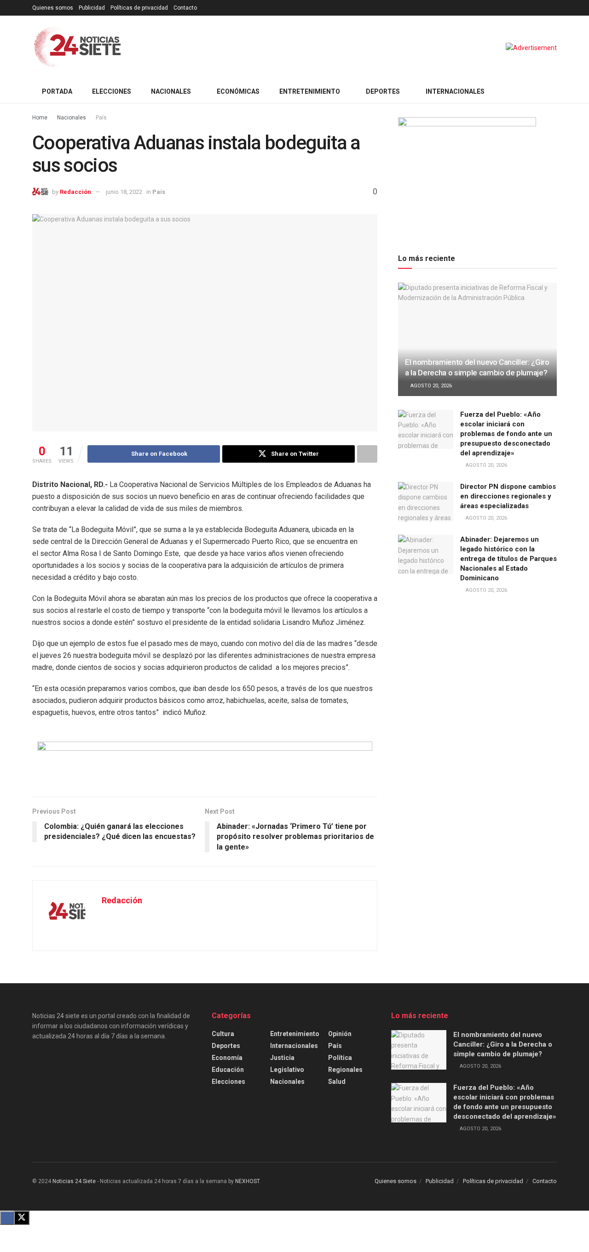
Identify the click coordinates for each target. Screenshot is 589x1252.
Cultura (223, 1033)
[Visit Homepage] (77, 47)
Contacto (185, 8)
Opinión (340, 1033)
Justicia (282, 1057)
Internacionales (455, 91)
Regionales (345, 1069)
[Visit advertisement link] (531, 47)
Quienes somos (52, 8)
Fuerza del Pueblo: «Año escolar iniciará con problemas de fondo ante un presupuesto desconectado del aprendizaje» (506, 433)
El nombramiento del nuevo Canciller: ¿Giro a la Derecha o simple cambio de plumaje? (502, 1044)
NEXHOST (247, 1181)
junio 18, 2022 (124, 191)
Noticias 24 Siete (74, 1181)
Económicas (238, 91)
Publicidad (92, 8)
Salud (337, 1081)
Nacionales (171, 91)
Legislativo (287, 1069)
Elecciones (111, 91)
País (101, 117)
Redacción (75, 191)
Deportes (383, 91)
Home (39, 117)
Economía (227, 1057)
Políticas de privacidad (139, 8)
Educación (228, 1069)
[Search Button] (553, 91)
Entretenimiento (309, 91)
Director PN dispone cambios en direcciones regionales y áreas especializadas (508, 496)
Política (340, 1057)
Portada (57, 91)
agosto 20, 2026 (430, 386)
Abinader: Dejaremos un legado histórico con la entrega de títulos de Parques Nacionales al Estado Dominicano (508, 558)
